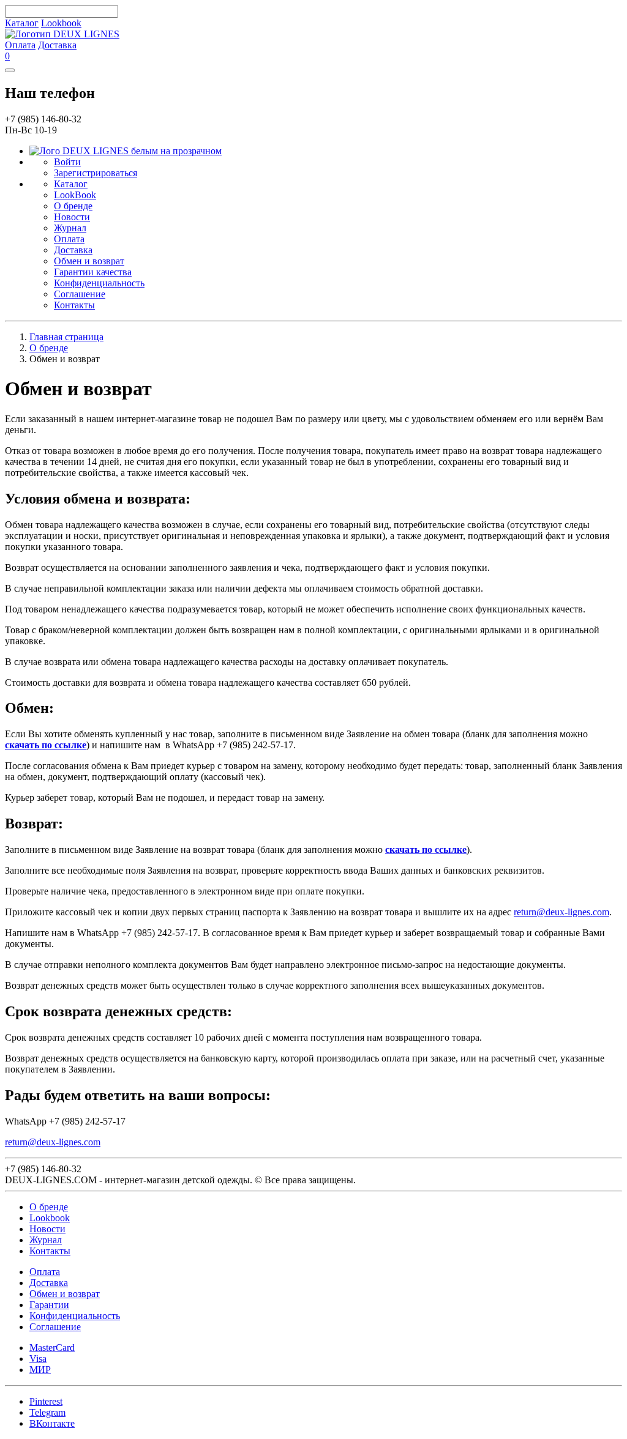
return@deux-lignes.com (561, 912)
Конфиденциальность (99, 283)
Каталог (22, 23)
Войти (67, 162)
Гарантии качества (93, 272)
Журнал (70, 228)
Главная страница (66, 337)
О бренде (73, 206)
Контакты (74, 305)
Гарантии (49, 1305)
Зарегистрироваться (95, 173)
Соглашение (79, 294)
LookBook (75, 195)
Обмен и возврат (89, 261)
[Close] (10, 70)
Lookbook (61, 23)
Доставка (57, 45)
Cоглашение (55, 1327)
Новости (72, 217)
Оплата (20, 45)
